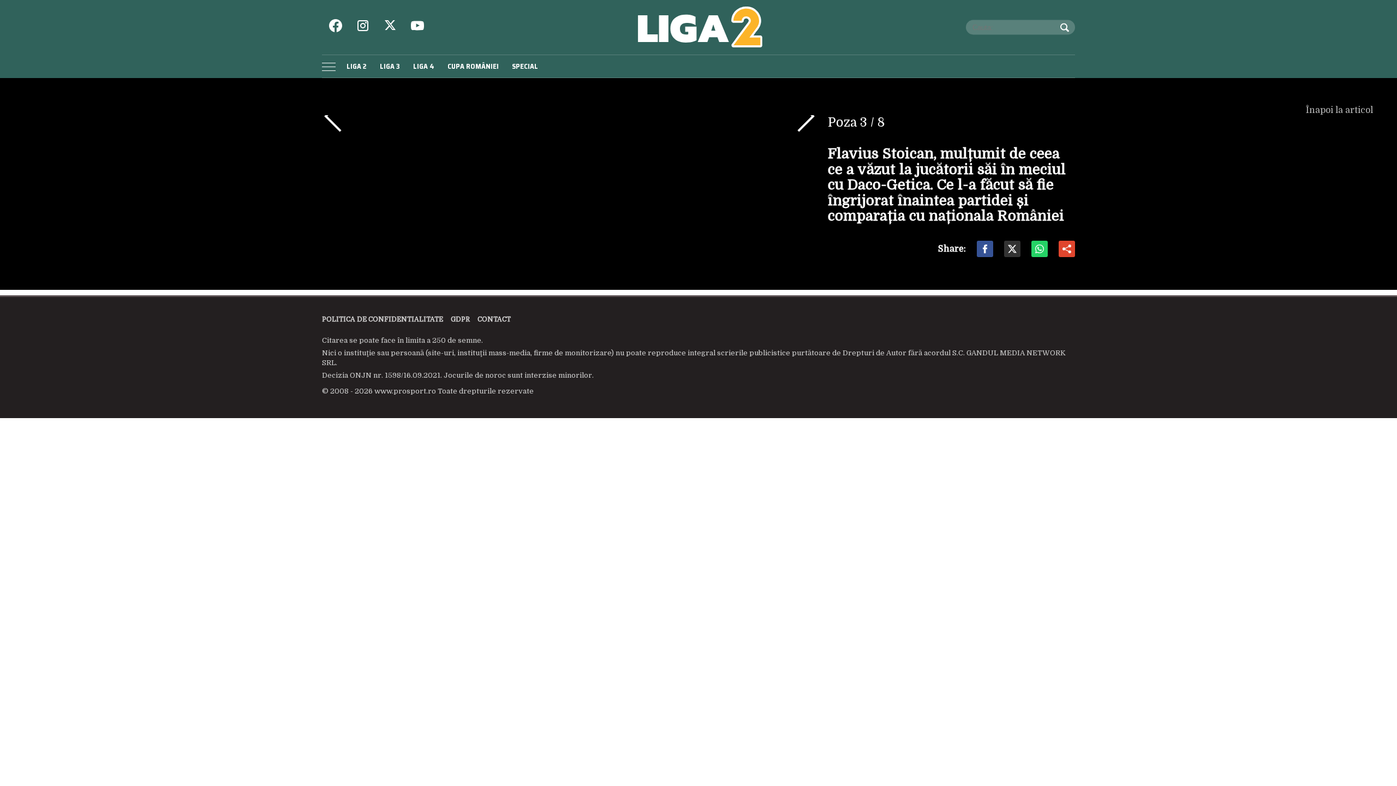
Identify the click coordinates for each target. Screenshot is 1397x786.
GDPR (460, 319)
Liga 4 (423, 66)
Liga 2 (357, 66)
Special (525, 66)
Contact (494, 319)
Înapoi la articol (1340, 110)
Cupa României (473, 66)
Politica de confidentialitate (382, 319)
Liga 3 (390, 66)
